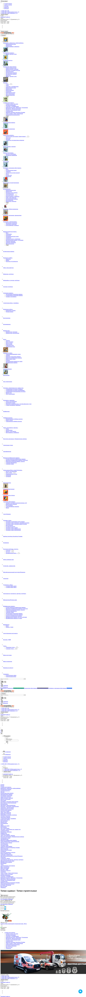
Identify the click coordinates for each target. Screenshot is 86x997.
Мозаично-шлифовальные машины (9, 840)
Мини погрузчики (5, 868)
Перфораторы (4, 833)
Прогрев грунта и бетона (6, 842)
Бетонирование (4, 804)
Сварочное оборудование (6, 846)
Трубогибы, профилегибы (6, 854)
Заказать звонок (4, 14)
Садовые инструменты (10, 932)
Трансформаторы (4, 839)
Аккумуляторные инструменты (8, 865)
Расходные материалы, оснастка (8, 852)
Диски (2, 864)
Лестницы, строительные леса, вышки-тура (10, 829)
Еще (7, 96)
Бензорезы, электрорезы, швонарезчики (10, 806)
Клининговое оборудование (7, 793)
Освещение (3, 871)
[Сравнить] (3, 909)
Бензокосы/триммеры (5, 875)
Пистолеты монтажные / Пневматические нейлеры (12, 836)
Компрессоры (4, 822)
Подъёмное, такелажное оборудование (9, 801)
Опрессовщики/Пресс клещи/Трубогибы (10, 841)
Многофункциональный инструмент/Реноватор (12, 856)
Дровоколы (3, 887)
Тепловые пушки (4, 845)
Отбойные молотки (5, 834)
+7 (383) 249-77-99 (5, 10)
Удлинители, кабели (5, 858)
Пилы (2, 824)
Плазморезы (3, 851)
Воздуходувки (4, 886)
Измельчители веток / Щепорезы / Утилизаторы (11, 877)
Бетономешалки (4, 823)
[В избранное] (3, 907)
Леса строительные (5, 828)
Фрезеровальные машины (6, 794)
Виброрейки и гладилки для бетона (9, 814)
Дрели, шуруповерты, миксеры (8, 835)
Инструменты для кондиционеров (8, 802)
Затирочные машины (5, 817)
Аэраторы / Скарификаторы (7, 876)
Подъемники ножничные (6, 795)
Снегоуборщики (4, 843)
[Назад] (7, 738)
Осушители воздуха (5, 790)
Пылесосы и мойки (5, 811)
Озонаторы (3, 857)
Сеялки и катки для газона (7, 874)
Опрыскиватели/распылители (7, 883)
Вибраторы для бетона (6, 813)
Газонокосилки (4, 881)
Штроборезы (3, 863)
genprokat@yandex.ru (5, 17)
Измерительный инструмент (7, 808)
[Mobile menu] (2, 704)
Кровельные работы (5, 819)
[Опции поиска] (2, 680)
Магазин (3, 791)
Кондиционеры (4, 821)
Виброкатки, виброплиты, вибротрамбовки (11, 788)
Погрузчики (3, 800)
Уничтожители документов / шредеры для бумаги (12, 859)
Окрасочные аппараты (6, 796)
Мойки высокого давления (7, 798)
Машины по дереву (5, 825)
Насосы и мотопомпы (6, 799)
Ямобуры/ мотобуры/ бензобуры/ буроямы (10, 847)
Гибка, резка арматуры (6, 812)
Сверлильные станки (5, 837)
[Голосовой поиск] (2, 682)
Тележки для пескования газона (8, 880)
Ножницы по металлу (6, 870)
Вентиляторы (4, 827)
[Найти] (5, 682)
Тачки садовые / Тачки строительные (14, 943)
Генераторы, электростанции (7, 807)
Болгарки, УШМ (4, 869)
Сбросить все (7, 900)
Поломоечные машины (6, 789)
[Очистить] (25, 679)
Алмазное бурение (5, 830)
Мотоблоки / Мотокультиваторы (8, 805)
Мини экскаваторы (5, 866)
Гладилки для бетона (5, 816)
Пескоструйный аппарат (6, 850)
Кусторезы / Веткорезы (6, 885)
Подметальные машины (6, 810)
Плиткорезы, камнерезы (6, 831)
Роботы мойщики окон (6, 853)
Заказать (3, 928)
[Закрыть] (2, 733)
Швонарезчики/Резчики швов (7, 860)
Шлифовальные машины (6, 862)
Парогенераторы (4, 848)
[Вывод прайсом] (4, 905)
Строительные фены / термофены (8, 818)
